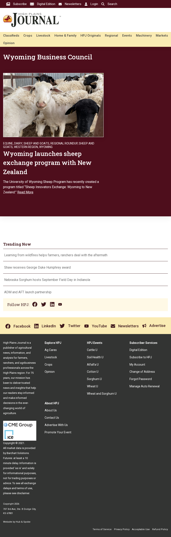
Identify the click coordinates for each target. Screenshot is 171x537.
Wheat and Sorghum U (102, 393)
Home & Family (65, 35)
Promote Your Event (58, 432)
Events (127, 35)
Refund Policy (160, 529)
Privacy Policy (122, 529)
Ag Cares (51, 350)
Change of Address (142, 371)
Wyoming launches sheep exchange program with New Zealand (47, 162)
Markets (162, 35)
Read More (25, 192)
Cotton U (92, 371)
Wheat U (92, 386)
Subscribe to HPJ (141, 357)
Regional (111, 35)
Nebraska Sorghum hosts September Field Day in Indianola (47, 280)
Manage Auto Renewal (145, 386)
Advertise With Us (56, 425)
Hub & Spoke (23, 521)
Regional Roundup (64, 143)
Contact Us (52, 417)
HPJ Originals (90, 35)
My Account (137, 364)
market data (14, 448)
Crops (27, 35)
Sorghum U (94, 379)
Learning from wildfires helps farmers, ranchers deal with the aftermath (56, 255)
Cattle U (92, 350)
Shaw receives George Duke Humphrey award (37, 267)
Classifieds (11, 35)
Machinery (144, 35)
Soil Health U (95, 357)
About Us (51, 410)
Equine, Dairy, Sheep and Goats (26, 143)
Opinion (9, 43)
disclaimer (23, 493)
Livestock (43, 35)
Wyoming (46, 147)
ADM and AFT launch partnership (28, 292)
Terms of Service (102, 529)
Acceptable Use (141, 529)
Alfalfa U (93, 364)
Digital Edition (138, 350)
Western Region (26, 147)
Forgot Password (141, 379)
